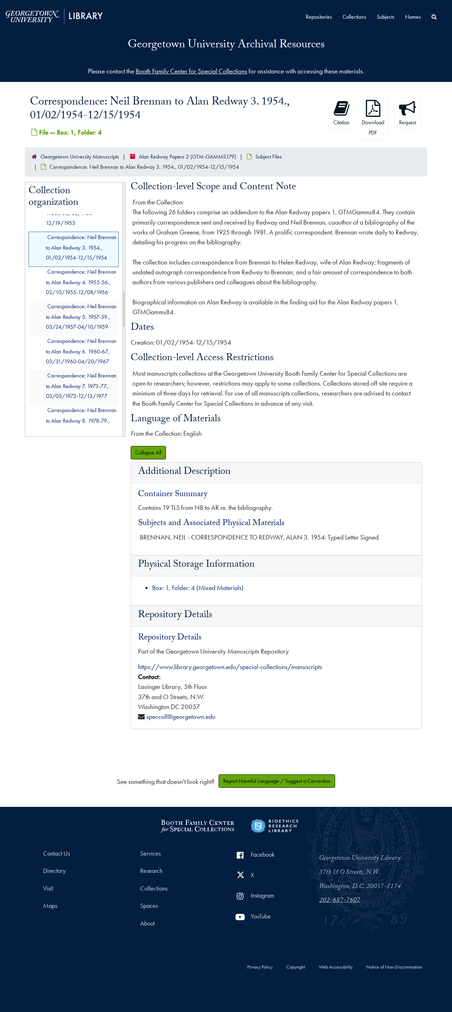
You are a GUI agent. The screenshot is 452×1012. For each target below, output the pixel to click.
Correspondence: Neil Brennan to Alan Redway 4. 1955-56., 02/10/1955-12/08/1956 (81, 282)
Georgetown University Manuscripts (80, 156)
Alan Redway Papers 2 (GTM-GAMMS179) (187, 156)
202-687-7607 (339, 900)
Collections (354, 16)
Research (151, 871)
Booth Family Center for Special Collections (191, 71)
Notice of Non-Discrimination (394, 967)
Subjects (385, 16)
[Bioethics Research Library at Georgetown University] (274, 825)
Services (150, 853)
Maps (50, 906)
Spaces (149, 906)
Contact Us (56, 853)
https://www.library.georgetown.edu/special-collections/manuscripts (230, 666)
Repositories (319, 16)
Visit (48, 888)
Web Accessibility (335, 967)
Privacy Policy (260, 967)
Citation (341, 122)
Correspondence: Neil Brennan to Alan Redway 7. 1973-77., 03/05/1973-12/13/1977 (81, 386)
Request (407, 122)
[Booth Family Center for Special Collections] (197, 825)
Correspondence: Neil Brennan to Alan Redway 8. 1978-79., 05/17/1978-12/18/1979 (81, 420)
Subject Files (268, 156)
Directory (54, 871)
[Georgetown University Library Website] (54, 15)
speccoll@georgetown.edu (180, 716)
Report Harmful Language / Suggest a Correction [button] (277, 781)
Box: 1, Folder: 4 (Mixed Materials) (198, 587)
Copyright (295, 967)
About (147, 923)
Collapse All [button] (148, 452)
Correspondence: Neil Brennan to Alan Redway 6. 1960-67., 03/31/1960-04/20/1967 (81, 351)
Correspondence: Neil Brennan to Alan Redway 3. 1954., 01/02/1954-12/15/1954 (81, 247)
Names (413, 16)
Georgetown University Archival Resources (226, 45)
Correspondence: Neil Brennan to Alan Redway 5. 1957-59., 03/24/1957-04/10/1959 (81, 317)
